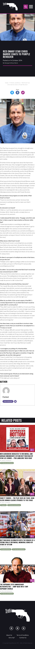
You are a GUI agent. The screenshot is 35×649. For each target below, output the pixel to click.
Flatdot (6, 397)
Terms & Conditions (23, 635)
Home (6, 82)
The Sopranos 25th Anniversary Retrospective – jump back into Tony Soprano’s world (14, 586)
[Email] (15, 401)
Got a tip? (12, 637)
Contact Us (22, 637)
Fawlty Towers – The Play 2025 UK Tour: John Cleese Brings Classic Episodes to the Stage (17, 499)
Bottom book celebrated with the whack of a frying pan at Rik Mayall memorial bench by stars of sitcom (17, 542)
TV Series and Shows (15, 82)
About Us (9, 635)
